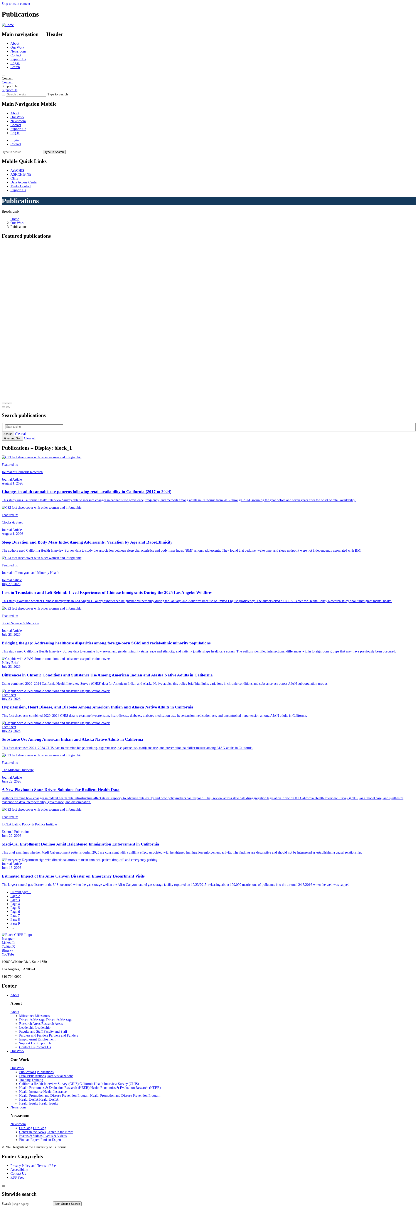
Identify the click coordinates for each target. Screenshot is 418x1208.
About (14, 43)
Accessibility (19, 1169)
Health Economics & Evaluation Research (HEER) (54, 1087)
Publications (27, 1072)
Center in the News (32, 1132)
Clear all (21, 433)
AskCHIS (17, 170)
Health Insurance (30, 1091)
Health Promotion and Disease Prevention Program (54, 1095)
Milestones (26, 1016)
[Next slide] (8, 407)
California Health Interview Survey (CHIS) (49, 1084)
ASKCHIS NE (20, 174)
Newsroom (18, 51)
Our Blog (25, 1128)
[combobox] (32, 1204)
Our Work (17, 47)
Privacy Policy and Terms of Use (33, 1165)
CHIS (14, 178)
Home (14, 219)
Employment (28, 1039)
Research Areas (29, 1023)
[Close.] (3, 1186)
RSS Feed (17, 1177)
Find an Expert (29, 1140)
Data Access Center (23, 182)
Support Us (18, 59)
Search (15, 67)
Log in (15, 63)
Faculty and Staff (31, 1031)
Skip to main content (16, 3)
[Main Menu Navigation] (3, 75)
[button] (3, 403)
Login (14, 140)
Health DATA (28, 1099)
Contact (15, 55)
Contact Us (27, 1047)
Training (25, 1080)
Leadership (26, 1027)
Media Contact (20, 186)
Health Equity (28, 1103)
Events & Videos (30, 1136)
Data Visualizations (32, 1076)
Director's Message (32, 1020)
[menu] (209, 119)
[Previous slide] (3, 407)
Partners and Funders (33, 1035)
